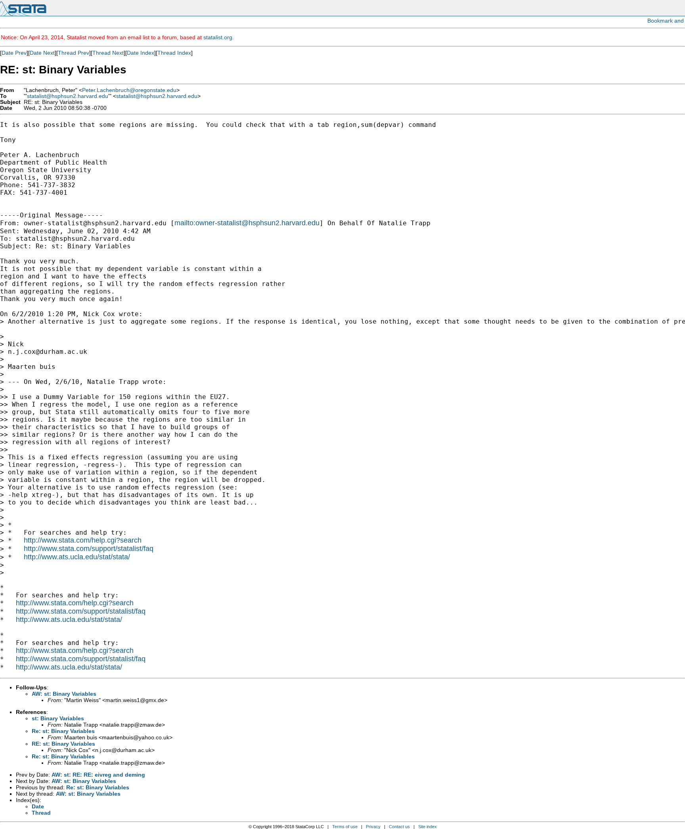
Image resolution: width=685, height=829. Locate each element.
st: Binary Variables (58, 718)
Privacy (373, 826)
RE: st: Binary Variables (63, 744)
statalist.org (217, 37)
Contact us (399, 826)
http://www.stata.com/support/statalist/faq (88, 549)
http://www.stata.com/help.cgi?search (83, 540)
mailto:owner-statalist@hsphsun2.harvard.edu (247, 223)
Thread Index (174, 53)
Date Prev (14, 53)
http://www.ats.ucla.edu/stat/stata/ (77, 557)
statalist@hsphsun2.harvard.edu (67, 96)
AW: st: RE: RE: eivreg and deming (98, 774)
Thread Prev (73, 53)
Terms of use (345, 826)
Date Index (140, 53)
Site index (427, 826)
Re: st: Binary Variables (63, 731)
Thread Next (108, 53)
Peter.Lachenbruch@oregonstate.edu (129, 90)
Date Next (42, 53)
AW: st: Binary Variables (64, 694)
